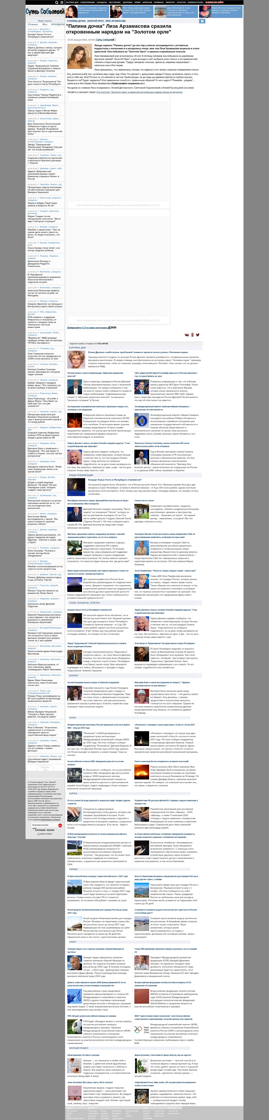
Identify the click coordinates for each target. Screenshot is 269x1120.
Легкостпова (46, 119)
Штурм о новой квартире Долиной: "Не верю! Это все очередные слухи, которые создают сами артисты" (42, 486)
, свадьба (53, 585)
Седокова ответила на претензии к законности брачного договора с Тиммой (45, 160)
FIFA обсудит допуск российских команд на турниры (92, 1016)
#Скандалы (56, 24)
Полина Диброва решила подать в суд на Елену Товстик (44, 578)
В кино (104, 1111)
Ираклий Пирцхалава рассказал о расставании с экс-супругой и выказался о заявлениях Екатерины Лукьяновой (44, 618)
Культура (181, 2)
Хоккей (146, 1113)
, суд (51, 90)
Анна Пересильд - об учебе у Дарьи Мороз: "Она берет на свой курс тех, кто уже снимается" (43, 402)
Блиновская (45, 495)
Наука (72, 718)
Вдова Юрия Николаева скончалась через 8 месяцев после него (42, 682)
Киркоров (44, 168)
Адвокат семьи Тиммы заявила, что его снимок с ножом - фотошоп (44, 748)
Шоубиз (73, 675)
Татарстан (173, 1111)
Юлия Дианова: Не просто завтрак (83, 1055)
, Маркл (54, 105)
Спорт (72, 942)
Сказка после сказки (144, 501)
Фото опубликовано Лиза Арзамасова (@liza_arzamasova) (106, 205)
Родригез (44, 90)
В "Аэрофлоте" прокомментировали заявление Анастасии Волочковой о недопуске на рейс (44, 278)
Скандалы (102, 2)
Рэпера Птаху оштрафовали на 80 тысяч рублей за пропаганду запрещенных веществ (44, 698)
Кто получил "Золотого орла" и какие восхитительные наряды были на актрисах (139, 92)
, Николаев (55, 675)
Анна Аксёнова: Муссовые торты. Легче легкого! (90, 1082)
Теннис (146, 1116)
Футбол (146, 1111)
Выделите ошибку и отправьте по (89, 344)
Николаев (44, 659)
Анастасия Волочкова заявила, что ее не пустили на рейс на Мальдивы (44, 293)
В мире (69, 1113)
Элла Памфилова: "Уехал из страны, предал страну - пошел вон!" (165, 571)
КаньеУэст (45, 29)
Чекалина (44, 184)
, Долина (51, 477)
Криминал (159, 2)
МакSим (43, 227)
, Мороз (54, 393)
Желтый (104, 1116)
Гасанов (44, 364)
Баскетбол (159, 1111)
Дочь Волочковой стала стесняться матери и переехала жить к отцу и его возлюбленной (180, 11)
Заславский (45, 333)
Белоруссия (174, 1113)
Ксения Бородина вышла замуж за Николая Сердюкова (93, 682)
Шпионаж (147, 2)
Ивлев (43, 514)
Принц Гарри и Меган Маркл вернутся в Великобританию (42, 111)
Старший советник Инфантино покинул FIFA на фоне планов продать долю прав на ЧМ (43, 435)
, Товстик (52, 574)
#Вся (44, 24)
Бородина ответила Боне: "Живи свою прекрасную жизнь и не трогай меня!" (44, 469)
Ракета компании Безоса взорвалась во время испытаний (161, 761)
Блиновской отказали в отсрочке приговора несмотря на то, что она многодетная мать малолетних (44, 504)
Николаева (45, 675)
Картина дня (72, 2)
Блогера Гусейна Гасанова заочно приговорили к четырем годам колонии (44, 372)
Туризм (73, 869)
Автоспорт (159, 1113)
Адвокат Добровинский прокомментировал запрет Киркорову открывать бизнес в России (43, 175)
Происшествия (132, 1111)
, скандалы (48, 142)
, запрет (52, 168)
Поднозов (44, 599)
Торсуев (43, 139)
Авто (127, 1113)
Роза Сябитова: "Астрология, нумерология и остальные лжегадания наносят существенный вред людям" (43, 731)
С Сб (105, 39)
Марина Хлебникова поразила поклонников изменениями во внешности (92, 10)
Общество (116, 1111)
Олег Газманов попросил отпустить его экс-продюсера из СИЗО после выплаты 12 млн (44, 356)
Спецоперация (87, 2)
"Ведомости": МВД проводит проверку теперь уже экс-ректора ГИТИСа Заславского (45, 340)
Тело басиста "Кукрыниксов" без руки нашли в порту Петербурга (44, 82)
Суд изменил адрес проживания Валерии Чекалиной (44, 760)
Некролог (170, 2)
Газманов (44, 348)
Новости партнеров (75, 1118)
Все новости (71, 1111)
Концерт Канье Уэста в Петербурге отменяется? (41, 35)
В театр (91, 1118)
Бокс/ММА (147, 1118)
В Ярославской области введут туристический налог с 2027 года (98, 876)
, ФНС (59, 168)
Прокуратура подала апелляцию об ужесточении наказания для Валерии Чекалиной (45, 189)
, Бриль (55, 119)
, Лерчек (53, 184)
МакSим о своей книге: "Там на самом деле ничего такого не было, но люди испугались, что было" (44, 233)
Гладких (44, 211)
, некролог (51, 76)
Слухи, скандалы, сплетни (84, 603)
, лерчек (53, 412)
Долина (43, 42)
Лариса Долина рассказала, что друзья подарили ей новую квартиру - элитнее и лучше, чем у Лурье (44, 538)
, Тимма (53, 155)
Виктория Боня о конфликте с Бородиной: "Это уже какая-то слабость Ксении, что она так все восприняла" (45, 452)
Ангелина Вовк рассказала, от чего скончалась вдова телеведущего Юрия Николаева (44, 667)
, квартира (52, 42)
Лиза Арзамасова (115, 21)
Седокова (44, 155)
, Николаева (55, 659)
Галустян (44, 585)
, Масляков (56, 646)
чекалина (44, 412)
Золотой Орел (95, 21)
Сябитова (44, 722)
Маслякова (45, 646)
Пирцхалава (45, 612)
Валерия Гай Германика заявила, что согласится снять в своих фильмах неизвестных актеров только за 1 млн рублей (45, 637)
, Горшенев (52, 61)
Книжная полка (195, 2)
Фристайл (159, 1116)
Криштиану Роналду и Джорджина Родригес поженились (39, 263)
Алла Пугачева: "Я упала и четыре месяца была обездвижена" (41, 553)
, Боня (52, 443)
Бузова (43, 243)
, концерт (47, 564)
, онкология (53, 211)
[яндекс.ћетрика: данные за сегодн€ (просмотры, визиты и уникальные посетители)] (44, 834)
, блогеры (52, 364)
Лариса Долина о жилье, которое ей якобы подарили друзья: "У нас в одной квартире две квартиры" (45, 51)
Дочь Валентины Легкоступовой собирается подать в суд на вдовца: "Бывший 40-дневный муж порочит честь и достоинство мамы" (45, 129)
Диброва (44, 574)
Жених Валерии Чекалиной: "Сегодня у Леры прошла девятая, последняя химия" (42, 714)
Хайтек (73, 793)
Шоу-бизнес (115, 2)
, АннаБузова (53, 243)
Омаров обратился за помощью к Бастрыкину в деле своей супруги (45, 305)
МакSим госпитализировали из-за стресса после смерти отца (45, 567)
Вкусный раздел (78, 1048)
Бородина (44, 443)
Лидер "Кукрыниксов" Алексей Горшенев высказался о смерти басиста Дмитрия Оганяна (44, 68)
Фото (68, 1116)
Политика (92, 1111)
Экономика (93, 1113)
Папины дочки (77, 21)
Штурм (43, 477)
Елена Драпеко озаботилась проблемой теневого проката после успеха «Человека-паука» (138, 352)
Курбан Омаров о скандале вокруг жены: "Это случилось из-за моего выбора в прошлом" (44, 385)
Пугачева (44, 548)
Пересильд (45, 393)
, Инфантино (50, 312)
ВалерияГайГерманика (50, 628)
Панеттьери (45, 198)
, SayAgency (47, 31)
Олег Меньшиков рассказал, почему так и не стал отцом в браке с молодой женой (137, 10)
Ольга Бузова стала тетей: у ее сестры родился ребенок (44, 249)
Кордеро (44, 427)
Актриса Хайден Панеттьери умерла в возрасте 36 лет (42, 204)
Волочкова (45, 272)
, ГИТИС (55, 333)
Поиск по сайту (215, 2)
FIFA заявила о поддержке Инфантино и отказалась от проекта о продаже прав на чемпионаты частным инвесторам (42, 322)
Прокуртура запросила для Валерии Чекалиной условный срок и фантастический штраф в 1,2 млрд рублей (44, 418)
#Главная (33, 24)
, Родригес (53, 256)
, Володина (54, 722)
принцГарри (45, 105)
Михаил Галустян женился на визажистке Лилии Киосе (43, 591)
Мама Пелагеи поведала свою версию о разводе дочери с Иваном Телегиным (226, 10)
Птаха (43, 691)
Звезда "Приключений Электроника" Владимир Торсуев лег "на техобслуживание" (45, 147)
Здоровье (127, 2)
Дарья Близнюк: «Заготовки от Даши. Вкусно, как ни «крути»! (163, 1055)
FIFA (42, 312)
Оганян (43, 61)
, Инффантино (54, 427)
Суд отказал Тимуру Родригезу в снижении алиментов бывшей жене (44, 97)
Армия (137, 2)
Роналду (44, 256)
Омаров (43, 301)
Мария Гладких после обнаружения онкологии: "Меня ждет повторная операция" (44, 218)
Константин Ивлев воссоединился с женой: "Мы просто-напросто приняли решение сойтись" (43, 520)
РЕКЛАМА (50, 830)
